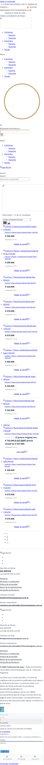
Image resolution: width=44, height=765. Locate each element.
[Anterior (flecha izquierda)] (1, 717)
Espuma (12, 35)
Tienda (7, 49)
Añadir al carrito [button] (20, 244)
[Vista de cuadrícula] (5, 223)
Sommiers (8, 41)
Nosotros (4, 578)
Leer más (20, 452)
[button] (22, 54)
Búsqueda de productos (10, 128)
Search (3, 173)
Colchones (8, 32)
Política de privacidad (8, 584)
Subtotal (3, 734)
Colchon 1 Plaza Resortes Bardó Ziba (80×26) (20, 283)
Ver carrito (4, 751)
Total (2, 743)
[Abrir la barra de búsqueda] (1, 125)
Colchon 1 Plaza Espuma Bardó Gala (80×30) (20, 307)
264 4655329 (5, 571)
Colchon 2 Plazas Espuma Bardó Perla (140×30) (21, 490)
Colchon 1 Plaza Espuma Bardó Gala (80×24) (20, 406)
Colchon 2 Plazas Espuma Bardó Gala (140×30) (21, 515)
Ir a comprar (5, 731)
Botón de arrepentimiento (11, 587)
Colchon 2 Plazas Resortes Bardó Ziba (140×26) (21, 331)
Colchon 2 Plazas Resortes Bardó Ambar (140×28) (22, 434)
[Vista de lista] (9, 223)
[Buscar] (2, 134)
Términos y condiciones (9, 581)
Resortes (12, 38)
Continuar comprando (9, 763)
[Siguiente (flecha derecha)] (3, 717)
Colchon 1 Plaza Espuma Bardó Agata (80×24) (20, 382)
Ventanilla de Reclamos (9, 590)
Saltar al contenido (7, 1)
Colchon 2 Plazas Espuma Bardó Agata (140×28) (21, 232)
